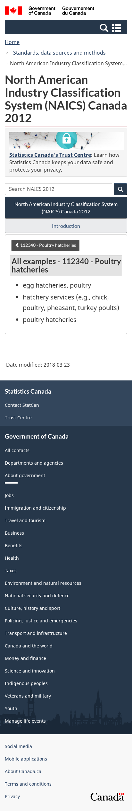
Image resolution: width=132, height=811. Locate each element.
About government (25, 475)
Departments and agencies (34, 463)
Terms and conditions (28, 784)
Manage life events (25, 721)
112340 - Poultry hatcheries (47, 245)
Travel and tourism (25, 520)
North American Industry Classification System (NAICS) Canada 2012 (66, 207)
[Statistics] (66, 141)
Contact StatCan (22, 405)
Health (12, 558)
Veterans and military (28, 696)
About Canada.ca (23, 771)
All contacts (17, 450)
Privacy (12, 796)
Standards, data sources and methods (59, 52)
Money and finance (25, 658)
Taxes (11, 570)
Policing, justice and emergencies (41, 621)
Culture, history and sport (32, 608)
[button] (66, 28)
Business (14, 533)
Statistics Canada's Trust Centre (50, 154)
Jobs (9, 495)
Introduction (66, 226)
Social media (18, 746)
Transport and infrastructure (36, 633)
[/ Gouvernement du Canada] (49, 11)
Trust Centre (18, 417)
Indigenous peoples (26, 683)
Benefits (13, 545)
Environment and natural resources (43, 583)
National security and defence (37, 596)
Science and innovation (30, 671)
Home (12, 42)
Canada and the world (29, 646)
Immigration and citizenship (35, 508)
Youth (11, 708)
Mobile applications (26, 759)
